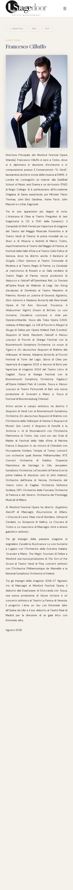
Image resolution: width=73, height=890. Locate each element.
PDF (34, 28)
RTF (47, 28)
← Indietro (16, 28)
